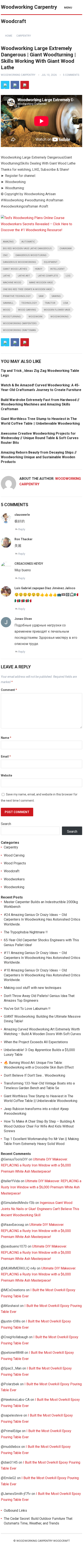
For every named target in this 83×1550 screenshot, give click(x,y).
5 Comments (71, 74)
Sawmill (8, 303)
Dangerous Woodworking (19, 262)
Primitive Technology (17, 296)
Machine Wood (12, 282)
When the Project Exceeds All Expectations (36, 1042)
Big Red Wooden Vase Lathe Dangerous (27, 248)
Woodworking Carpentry (18, 74)
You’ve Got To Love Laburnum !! (27, 1009)
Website (6, 775)
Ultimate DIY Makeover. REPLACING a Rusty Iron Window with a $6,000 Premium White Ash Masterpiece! (36, 1165)
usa (65, 303)
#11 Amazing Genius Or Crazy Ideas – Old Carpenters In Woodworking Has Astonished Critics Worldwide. (42, 957)
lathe (6, 275)
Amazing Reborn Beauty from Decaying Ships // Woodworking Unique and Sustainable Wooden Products (39, 457)
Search (6, 824)
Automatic (28, 241)
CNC (5, 255)
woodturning (12, 316)
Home (8, 35)
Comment (9, 690)
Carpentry (23, 35)
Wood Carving (14, 855)
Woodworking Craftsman (19, 330)
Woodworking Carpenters (20, 323)
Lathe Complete (48, 275)
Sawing (56, 296)
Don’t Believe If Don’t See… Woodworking (34, 1075)
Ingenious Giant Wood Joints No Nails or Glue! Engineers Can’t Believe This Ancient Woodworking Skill (40, 1209)
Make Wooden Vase (41, 282)
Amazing (8, 241)
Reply (21, 529)
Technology (29, 303)
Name (6, 737)
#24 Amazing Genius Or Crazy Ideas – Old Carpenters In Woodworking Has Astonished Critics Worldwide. (42, 919)
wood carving (27, 309)
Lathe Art (24, 275)
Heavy (38, 269)
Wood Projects (15, 863)
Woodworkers (14, 879)
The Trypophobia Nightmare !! (26, 932)
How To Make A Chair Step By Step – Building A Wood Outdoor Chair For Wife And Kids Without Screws (39, 1126)
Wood (6, 309)
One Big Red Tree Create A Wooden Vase (27, 289)
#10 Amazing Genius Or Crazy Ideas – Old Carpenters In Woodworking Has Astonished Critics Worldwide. (42, 975)
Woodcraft (11, 871)
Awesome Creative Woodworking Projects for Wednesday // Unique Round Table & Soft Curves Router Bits (40, 438)
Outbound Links (15, 1510)
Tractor (50, 303)
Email (6, 756)
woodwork (36, 316)
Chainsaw (66, 248)
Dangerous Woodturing (31, 255)
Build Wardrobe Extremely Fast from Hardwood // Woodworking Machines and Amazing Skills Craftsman (40, 404)
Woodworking (59, 316)
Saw (41, 296)
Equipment (50, 262)
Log (68, 275)
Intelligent (57, 269)
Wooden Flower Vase (57, 309)
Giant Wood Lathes (15, 269)
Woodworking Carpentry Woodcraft (29, 14)
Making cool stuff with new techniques (32, 988)
